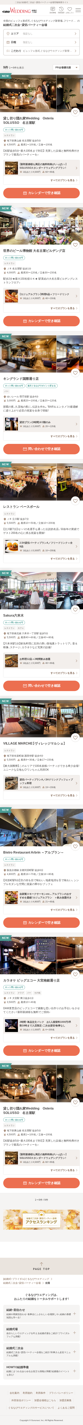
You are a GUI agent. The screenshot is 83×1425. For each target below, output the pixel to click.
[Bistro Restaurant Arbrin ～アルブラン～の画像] (41, 827)
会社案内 (14, 1393)
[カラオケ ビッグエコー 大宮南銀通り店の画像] (41, 955)
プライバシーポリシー (61, 1393)
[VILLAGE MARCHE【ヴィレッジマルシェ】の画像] (41, 719)
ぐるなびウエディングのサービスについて (31, 1407)
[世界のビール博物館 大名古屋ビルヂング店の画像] (41, 226)
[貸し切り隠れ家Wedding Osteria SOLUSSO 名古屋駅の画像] (41, 93)
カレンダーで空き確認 (44, 193)
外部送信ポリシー (21, 1400)
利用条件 (41, 1393)
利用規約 (27, 1393)
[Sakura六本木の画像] (41, 591)
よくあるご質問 (66, 1407)
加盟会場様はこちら (45, 1400)
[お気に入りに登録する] (75, 112)
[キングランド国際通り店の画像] (41, 354)
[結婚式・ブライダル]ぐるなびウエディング (26, 1279)
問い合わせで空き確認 (44, 448)
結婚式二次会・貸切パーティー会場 (22, 1283)
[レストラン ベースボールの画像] (41, 482)
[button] (41, 1313)
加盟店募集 (65, 1400)
